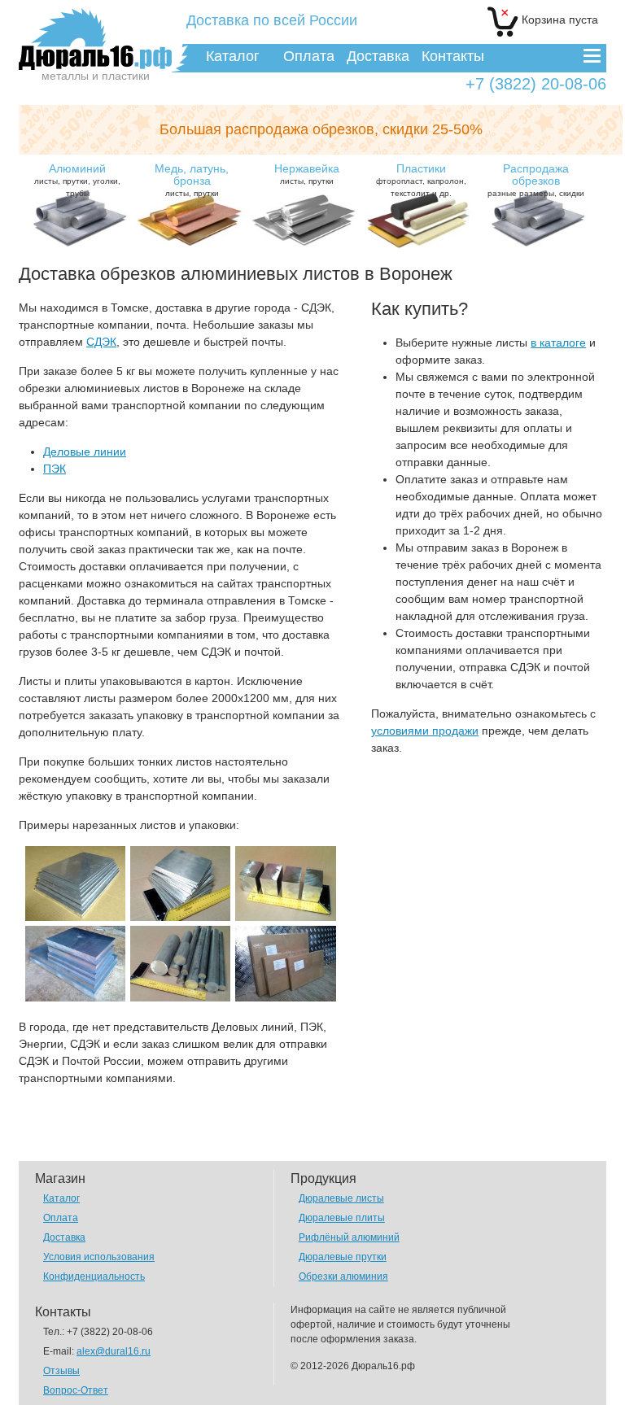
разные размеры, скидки (535, 180)
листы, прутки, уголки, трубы (77, 180)
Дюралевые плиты (342, 1218)
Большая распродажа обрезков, (321, 129)
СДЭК (101, 341)
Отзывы (61, 1371)
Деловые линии (84, 451)
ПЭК (54, 468)
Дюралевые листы (341, 1198)
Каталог (233, 56)
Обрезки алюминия (343, 1276)
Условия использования (99, 1257)
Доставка (378, 56)
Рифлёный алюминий (349, 1237)
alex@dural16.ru (113, 1351)
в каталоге (558, 342)
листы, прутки (192, 180)
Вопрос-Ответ (75, 1390)
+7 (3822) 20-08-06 (535, 84)
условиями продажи (425, 730)
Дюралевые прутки (343, 1257)
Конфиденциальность (94, 1276)
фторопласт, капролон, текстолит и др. (421, 180)
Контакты (453, 56)
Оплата (308, 56)
